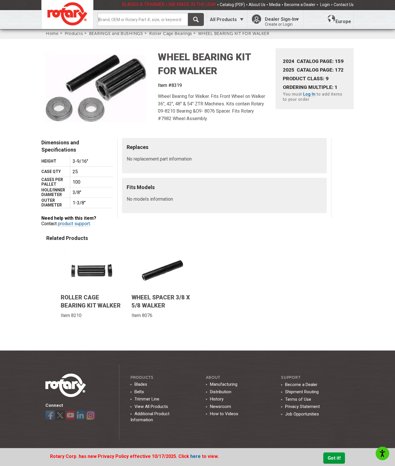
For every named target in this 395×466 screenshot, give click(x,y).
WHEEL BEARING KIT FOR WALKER (233, 33)
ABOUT (213, 377)
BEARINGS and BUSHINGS (116, 33)
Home (52, 33)
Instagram (90, 415)
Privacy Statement (302, 406)
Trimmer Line (146, 399)
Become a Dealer (299, 4)
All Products (223, 19)
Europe (343, 21)
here (196, 456)
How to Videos (224, 413)
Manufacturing (223, 384)
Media (274, 4)
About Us (257, 4)
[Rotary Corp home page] (67, 14)
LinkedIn (80, 415)
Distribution (220, 391)
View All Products (151, 406)
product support (74, 223)
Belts (139, 391)
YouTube (70, 415)
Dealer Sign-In (280, 21)
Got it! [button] (334, 458)
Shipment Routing (302, 391)
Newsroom (220, 406)
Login (324, 4)
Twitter (60, 415)
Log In (309, 94)
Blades (140, 384)
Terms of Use (298, 399)
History (217, 399)
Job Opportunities (302, 414)
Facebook (50, 415)
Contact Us (344, 4)
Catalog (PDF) (232, 4)
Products (74, 33)
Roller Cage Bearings (170, 33)
